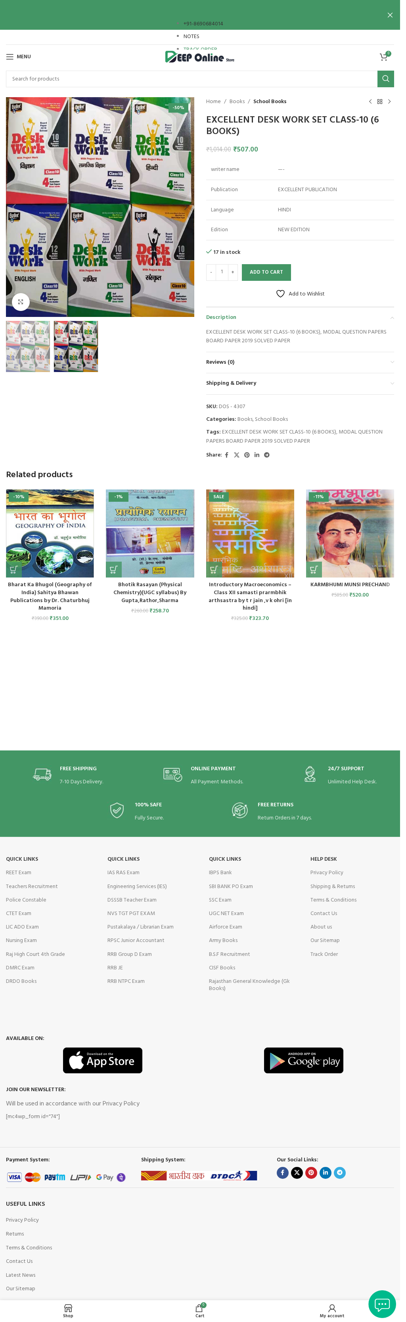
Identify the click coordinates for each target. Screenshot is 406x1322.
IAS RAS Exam (123, 872)
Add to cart (266, 272)
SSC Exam (220, 900)
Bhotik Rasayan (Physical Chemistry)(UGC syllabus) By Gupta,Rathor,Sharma (149, 592)
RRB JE (115, 968)
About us (321, 927)
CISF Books (222, 968)
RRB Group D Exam (129, 954)
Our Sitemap (325, 940)
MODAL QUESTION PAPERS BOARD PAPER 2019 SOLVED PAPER (294, 436)
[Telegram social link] (267, 455)
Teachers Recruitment (32, 886)
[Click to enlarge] (21, 302)
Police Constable (26, 900)
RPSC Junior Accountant (136, 940)
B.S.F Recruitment (229, 954)
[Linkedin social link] (257, 455)
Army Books (223, 940)
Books (237, 102)
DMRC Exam (20, 968)
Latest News (20, 1275)
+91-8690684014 (203, 24)
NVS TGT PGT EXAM (131, 913)
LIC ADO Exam (22, 927)
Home (213, 102)
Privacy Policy (326, 872)
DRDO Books (21, 981)
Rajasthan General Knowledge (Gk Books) (249, 985)
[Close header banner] (390, 15)
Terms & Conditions (333, 900)
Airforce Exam (225, 927)
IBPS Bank (220, 872)
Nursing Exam (21, 940)
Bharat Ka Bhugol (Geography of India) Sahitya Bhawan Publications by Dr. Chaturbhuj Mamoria (50, 596)
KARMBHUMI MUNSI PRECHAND (350, 584)
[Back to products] (380, 102)
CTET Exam (18, 913)
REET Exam (18, 872)
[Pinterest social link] (247, 455)
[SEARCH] (385, 79)
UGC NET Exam (226, 913)
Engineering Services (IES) (137, 886)
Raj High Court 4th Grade (35, 954)
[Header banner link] (200, 15)
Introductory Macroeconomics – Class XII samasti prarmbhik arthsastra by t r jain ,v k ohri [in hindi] (250, 596)
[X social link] (237, 455)
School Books (270, 102)
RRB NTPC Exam (126, 981)
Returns (15, 1234)
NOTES (191, 36)
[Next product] (389, 102)
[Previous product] (370, 102)
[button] (14, 207)
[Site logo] (200, 56)
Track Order (324, 954)
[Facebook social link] (227, 455)
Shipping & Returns (332, 886)
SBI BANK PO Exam (231, 886)
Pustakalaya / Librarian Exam (140, 927)
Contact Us (323, 913)
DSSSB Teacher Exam (132, 900)
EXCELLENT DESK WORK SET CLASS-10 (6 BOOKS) (279, 432)
